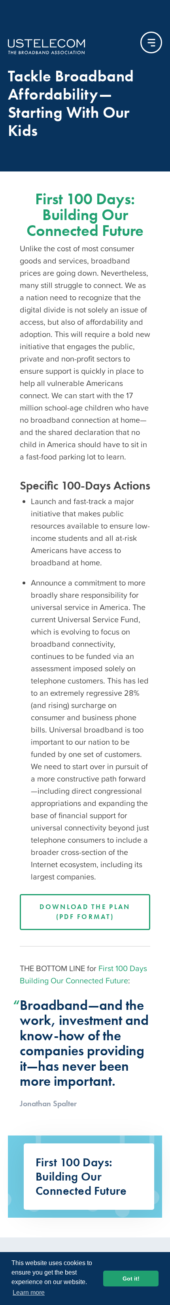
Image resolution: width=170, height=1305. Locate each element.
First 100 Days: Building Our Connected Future (85, 215)
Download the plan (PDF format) (85, 912)
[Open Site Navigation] (151, 42)
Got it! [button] (131, 1278)
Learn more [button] (29, 1292)
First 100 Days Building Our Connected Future (83, 974)
